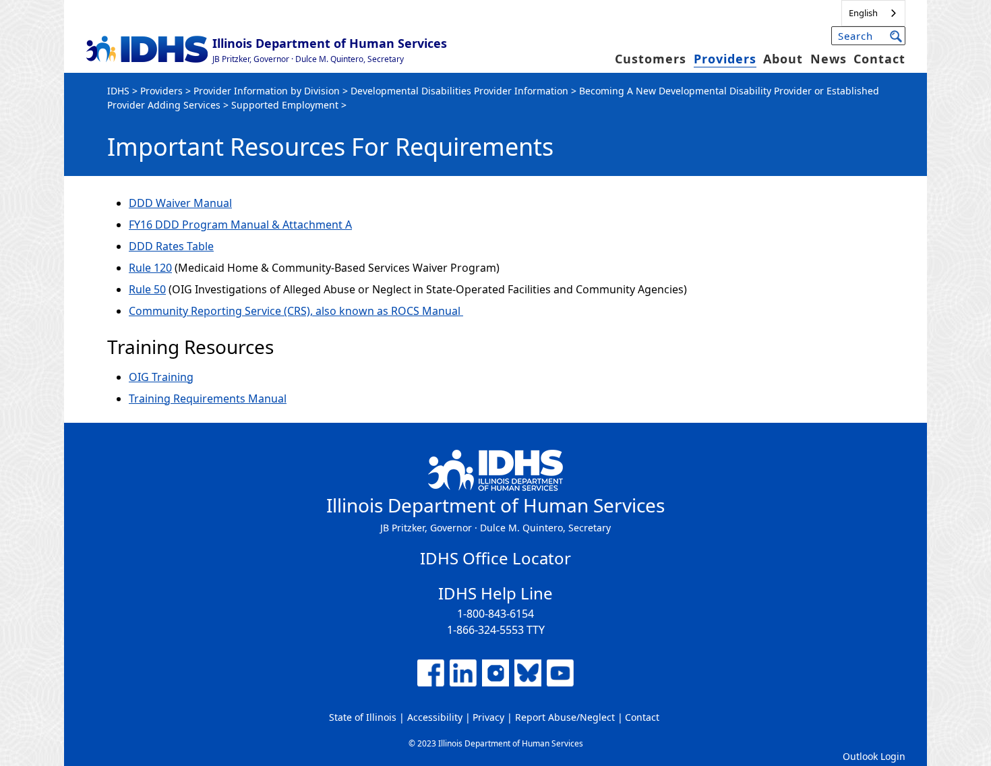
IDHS (118, 90)
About (783, 59)
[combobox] (873, 13)
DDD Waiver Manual (180, 203)
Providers (725, 59)
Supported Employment (284, 104)
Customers (650, 59)
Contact (879, 59)
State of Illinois (362, 717)
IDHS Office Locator (495, 558)
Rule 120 (150, 267)
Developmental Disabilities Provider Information (459, 90)
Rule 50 (147, 289)
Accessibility (434, 717)
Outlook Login (874, 756)
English (863, 13)
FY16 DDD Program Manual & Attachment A (240, 224)
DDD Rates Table (171, 246)
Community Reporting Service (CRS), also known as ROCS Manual (296, 310)
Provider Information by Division (266, 90)
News (828, 59)
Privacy (488, 717)
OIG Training (161, 377)
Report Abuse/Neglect (565, 717)
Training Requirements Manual (208, 398)
